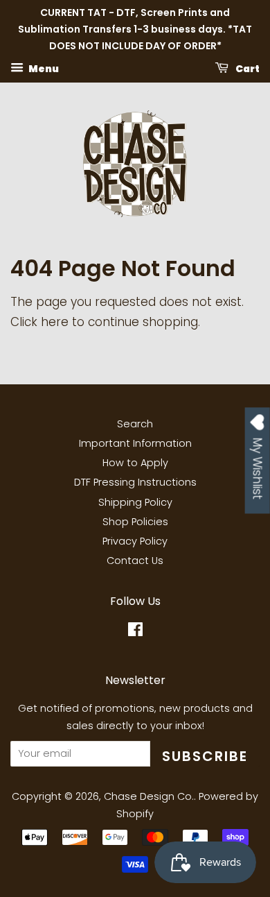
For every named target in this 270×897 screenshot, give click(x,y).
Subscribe (205, 756)
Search (135, 424)
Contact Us (135, 560)
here (55, 322)
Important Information (135, 443)
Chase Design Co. (149, 796)
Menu (43, 69)
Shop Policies (135, 522)
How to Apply (135, 463)
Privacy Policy (135, 541)
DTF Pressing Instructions (135, 482)
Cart (247, 69)
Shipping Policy (135, 502)
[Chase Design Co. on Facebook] (135, 632)
